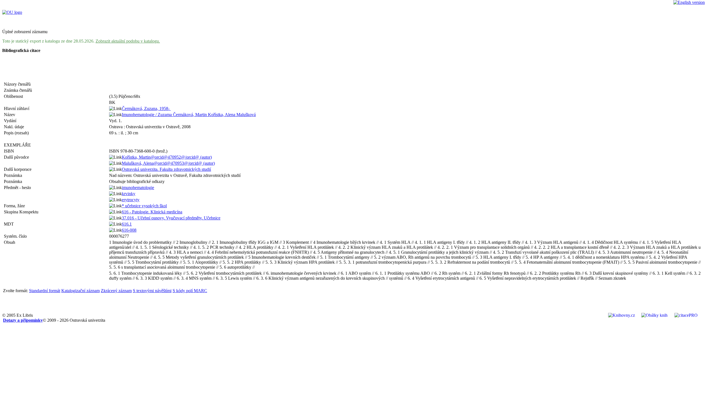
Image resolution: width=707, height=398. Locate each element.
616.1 (127, 224)
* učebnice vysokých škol (144, 205)
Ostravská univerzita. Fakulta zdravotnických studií (166, 169)
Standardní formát (44, 290)
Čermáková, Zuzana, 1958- (146, 108)
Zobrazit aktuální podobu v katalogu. (128, 41)
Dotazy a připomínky (23, 320)
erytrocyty (130, 199)
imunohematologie (138, 187)
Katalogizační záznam (80, 290)
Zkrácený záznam (116, 290)
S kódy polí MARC (190, 290)
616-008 (129, 230)
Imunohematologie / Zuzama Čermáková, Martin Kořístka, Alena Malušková (189, 114)
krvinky (128, 193)
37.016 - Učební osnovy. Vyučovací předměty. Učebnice (171, 218)
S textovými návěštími (152, 290)
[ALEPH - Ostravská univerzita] (12, 12)
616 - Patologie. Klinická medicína (152, 212)
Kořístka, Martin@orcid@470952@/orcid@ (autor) (167, 157)
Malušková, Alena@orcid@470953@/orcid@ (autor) (168, 163)
